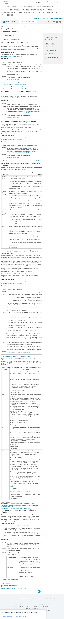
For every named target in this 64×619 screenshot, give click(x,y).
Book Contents (10, 21)
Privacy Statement (7, 616)
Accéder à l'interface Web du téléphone (11, 56)
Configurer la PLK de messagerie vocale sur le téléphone (17, 88)
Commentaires (50, 47)
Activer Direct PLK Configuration (9, 585)
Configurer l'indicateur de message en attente (14, 84)
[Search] (20, 22)
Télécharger (57, 21)
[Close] (44, 611)
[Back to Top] (39, 591)
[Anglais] (53, 21)
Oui (47, 43)
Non (53, 43)
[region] (23, 614)
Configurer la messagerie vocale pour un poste (15, 82)
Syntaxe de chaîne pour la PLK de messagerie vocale (16, 356)
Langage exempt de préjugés (40, 18)
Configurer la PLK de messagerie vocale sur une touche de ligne (19, 86)
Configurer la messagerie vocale (11, 39)
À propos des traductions (56, 18)
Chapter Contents (9, 35)
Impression (60, 21)
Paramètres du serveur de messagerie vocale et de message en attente (21, 160)
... (1, 6)
